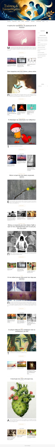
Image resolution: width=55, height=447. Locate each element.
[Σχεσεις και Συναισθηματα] (27, 10)
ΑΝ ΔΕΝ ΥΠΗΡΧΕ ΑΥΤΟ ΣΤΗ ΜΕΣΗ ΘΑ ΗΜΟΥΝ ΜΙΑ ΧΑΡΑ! (11, 113)
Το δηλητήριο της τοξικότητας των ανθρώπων (22, 120)
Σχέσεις (19, 21)
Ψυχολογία (9, 21)
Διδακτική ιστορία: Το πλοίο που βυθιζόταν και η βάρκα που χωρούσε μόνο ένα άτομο (42, 46)
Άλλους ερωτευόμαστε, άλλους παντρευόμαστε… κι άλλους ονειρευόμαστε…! (21, 321)
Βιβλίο (43, 21)
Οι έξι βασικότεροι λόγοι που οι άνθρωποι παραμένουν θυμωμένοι (21, 112)
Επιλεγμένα (27, 21)
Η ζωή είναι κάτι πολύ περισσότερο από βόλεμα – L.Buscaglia (31, 169)
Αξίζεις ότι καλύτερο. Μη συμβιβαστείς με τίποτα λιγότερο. (11, 321)
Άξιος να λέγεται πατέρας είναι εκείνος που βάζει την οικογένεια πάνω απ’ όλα (11, 218)
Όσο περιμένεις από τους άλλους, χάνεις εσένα (21, 71)
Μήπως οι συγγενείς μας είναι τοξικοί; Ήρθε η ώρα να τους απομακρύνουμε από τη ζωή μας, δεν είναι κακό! (22, 226)
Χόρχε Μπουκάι (38, 21)
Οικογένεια (32, 21)
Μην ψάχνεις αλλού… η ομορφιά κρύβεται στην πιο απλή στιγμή (31, 323)
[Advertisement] (43, 71)
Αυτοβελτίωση (14, 21)
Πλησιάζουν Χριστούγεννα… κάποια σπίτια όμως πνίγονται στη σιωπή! (21, 65)
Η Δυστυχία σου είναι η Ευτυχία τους (22, 379)
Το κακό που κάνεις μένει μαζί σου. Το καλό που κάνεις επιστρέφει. (11, 438)
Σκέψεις (23, 21)
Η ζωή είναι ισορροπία (41, 52)
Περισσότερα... (21, 52)
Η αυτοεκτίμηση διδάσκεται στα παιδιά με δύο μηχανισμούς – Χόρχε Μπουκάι (42, 56)
